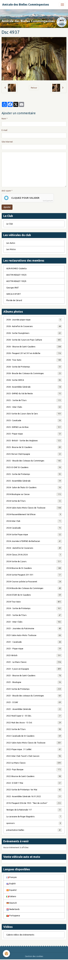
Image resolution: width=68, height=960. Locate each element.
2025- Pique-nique (33, 434)
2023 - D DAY (33, 702)
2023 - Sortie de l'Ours (33, 615)
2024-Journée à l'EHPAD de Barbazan (33, 541)
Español (12, 890)
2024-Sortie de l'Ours (33, 501)
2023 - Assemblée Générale (33, 709)
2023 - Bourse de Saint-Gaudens (33, 675)
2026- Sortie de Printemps (33, 367)
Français (13, 877)
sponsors (33, 823)
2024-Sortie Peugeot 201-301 (33, 575)
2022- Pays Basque (33, 769)
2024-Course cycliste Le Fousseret (33, 582)
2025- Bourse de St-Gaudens (33, 447)
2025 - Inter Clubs (33, 407)
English (12, 884)
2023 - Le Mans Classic (33, 662)
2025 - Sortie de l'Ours (33, 400)
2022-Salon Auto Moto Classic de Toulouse (33, 743)
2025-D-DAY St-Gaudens (33, 467)
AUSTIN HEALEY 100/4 (16, 275)
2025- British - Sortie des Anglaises (33, 441)
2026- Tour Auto (33, 360)
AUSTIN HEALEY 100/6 (16, 281)
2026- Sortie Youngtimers (33, 333)
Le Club (9, 224)
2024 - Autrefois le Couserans (33, 548)
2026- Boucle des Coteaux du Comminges (33, 373)
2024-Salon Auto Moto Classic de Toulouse (33, 508)
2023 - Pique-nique (33, 649)
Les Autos (10, 243)
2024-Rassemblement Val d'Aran (33, 514)
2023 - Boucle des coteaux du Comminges (33, 696)
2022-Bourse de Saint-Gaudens (33, 776)
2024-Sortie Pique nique (33, 534)
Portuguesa (14, 916)
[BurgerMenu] (62, 4)
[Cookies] (6, 953)
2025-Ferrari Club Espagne (33, 454)
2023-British (33, 655)
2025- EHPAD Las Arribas (33, 427)
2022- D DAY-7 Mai (33, 783)
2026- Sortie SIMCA (33, 380)
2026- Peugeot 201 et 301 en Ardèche (33, 353)
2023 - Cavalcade (33, 642)
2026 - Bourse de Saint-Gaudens (33, 347)
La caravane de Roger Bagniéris (33, 817)
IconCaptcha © (48, 201)
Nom (4, 119)
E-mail (4, 130)
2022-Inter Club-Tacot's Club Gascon (33, 756)
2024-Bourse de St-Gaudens (33, 568)
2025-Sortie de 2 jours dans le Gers (33, 414)
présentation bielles (33, 830)
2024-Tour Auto (33, 602)
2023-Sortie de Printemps (33, 689)
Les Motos (11, 249)
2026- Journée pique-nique (33, 320)
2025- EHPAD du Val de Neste (33, 393)
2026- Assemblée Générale (33, 387)
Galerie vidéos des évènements (20, 935)
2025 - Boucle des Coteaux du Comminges (33, 461)
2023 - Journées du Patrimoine (33, 628)
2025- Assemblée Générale (33, 481)
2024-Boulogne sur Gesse (33, 494)
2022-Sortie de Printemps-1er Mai (33, 790)
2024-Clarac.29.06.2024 (33, 555)
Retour (34, 88)
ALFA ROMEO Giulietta (16, 268)
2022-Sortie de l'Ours (33, 729)
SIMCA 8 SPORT (13, 294)
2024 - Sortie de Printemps (33, 608)
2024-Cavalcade (33, 528)
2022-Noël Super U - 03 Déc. (33, 716)
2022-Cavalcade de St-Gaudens (33, 736)
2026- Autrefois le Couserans (33, 326)
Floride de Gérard (14, 300)
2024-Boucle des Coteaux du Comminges (33, 588)
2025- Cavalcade (33, 420)
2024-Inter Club (33, 521)
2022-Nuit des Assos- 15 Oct (33, 723)
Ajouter (7, 207)
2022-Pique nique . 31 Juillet (33, 749)
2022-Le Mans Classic (33, 763)
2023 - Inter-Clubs (33, 622)
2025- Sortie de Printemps (33, 474)
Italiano (12, 896)
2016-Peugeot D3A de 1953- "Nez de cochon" (33, 803)
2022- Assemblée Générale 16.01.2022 (33, 796)
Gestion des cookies (34, 956)
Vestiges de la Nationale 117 (33, 810)
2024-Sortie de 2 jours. (33, 561)
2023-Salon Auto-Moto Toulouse (33, 635)
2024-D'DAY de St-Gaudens (33, 595)
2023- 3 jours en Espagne (33, 669)
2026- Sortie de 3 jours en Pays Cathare (33, 340)
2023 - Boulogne (33, 682)
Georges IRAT (12, 288)
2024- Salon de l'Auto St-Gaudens (33, 487)
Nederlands (14, 909)
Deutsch (13, 903)
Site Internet (7, 142)
